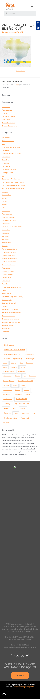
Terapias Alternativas (10, 418)
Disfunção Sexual (7, 172)
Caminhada (29, 363)
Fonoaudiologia (7, 110)
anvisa (5, 363)
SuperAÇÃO (26, 413)
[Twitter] (17, 655)
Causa (5, 367)
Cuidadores (6, 160)
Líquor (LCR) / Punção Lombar (12, 227)
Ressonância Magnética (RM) (11, 287)
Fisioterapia (6, 107)
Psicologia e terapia (8, 265)
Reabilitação (6, 119)
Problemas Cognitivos (9, 252)
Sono (16, 413)
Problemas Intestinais (9, 262)
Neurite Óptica (6, 242)
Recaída (4, 284)
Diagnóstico (6, 166)
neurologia (7, 404)
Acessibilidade (6, 137)
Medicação (5, 233)
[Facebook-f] (12, 655)
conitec (23, 367)
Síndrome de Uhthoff (9, 303)
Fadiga (4, 204)
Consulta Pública (8, 371)
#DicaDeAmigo (8, 345)
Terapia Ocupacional (8, 123)
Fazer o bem (7, 390)
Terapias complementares (10, 319)
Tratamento (25, 418)
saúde (15, 408)
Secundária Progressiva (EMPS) (12, 296)
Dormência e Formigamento (11, 179)
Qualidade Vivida (7, 274)
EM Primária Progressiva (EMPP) (13, 182)
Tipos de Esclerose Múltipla (11, 322)
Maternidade (6, 230)
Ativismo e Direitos (8, 141)
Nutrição (4, 113)
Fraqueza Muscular (8, 217)
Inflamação (6, 394)
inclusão (26, 390)
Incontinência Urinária (9, 220)
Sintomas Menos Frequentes (11, 312)
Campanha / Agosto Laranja (11, 147)
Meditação (5, 236)
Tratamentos (6, 328)
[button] (32, 6)
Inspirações (6, 223)
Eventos (4, 198)
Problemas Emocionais (9, 258)
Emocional (32, 376)
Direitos (17, 376)
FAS (3, 208)
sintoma (23, 408)
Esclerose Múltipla (25, 381)
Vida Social (5, 332)
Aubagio (13, 363)
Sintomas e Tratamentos (10, 309)
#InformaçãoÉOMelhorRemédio (14, 350)
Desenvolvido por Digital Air (24, 687)
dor (25, 376)
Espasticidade (6, 195)
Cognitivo (14, 367)
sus (34, 413)
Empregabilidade (8, 381)
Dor (3, 176)
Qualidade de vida (22, 404)
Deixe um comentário (9, 32)
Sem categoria (6, 300)
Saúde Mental (6, 293)
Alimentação (30, 358)
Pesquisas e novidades (9, 249)
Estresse (6, 385)
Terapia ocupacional (8, 316)
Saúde (4, 290)
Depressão (5, 163)
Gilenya (17, 390)
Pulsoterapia (6, 268)
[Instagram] (22, 655)
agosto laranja (17, 358)
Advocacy (6, 358)
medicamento (7, 399)
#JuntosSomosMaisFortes (11, 354)
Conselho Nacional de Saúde (11, 153)
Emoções (5, 192)
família (23, 385)
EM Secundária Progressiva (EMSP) (14, 188)
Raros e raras (6, 277)
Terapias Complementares (10, 126)
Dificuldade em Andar (9, 169)
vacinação (6, 422)
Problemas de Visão (8, 255)
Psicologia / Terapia (8, 116)
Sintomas (5, 306)
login (17, 85)
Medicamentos (21, 399)
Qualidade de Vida (8, 271)
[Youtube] (27, 655)
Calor (21, 363)
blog (3, 144)
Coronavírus (6, 157)
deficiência (21, 371)
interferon (28, 394)
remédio (6, 408)
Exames (4, 201)
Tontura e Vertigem (8, 325)
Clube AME (5, 150)
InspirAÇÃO (18, 394)
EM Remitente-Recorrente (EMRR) (13, 185)
